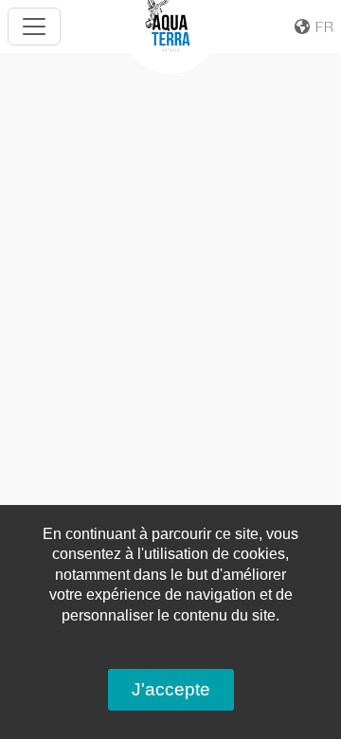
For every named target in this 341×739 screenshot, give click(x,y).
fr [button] (322, 26)
